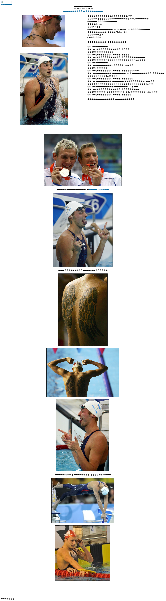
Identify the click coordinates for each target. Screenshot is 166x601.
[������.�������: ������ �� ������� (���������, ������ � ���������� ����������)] (6, 3)
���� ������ (99, 189)
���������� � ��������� (83, 11)
